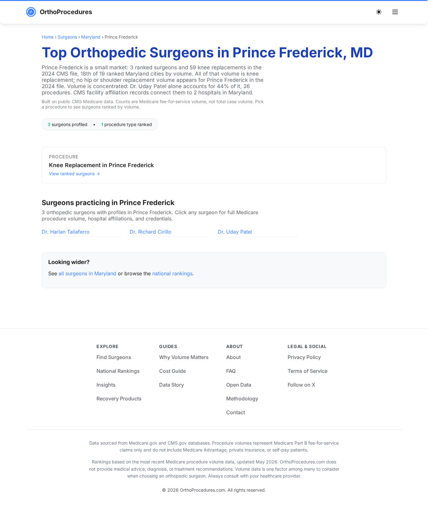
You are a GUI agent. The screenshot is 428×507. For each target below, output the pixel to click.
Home (48, 37)
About (233, 357)
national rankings (172, 273)
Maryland (91, 37)
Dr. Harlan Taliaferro (66, 232)
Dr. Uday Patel (235, 232)
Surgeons (67, 37)
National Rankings (118, 371)
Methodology (242, 398)
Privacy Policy (304, 357)
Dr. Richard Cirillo (150, 232)
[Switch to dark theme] (379, 12)
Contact (235, 412)
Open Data (238, 385)
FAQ (231, 371)
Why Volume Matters (184, 357)
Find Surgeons (114, 357)
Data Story (171, 385)
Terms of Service (307, 371)
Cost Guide (172, 371)
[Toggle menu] (395, 12)
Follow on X (301, 385)
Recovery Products (119, 398)
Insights (106, 385)
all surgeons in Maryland (87, 273)
